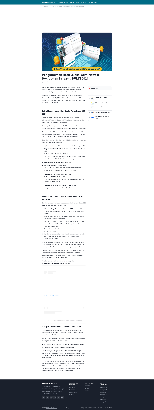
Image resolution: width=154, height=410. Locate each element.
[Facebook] (47, 397)
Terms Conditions (107, 407)
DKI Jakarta (72, 387)
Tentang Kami (83, 407)
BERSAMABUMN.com (49, 2)
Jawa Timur (72, 389)
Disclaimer (99, 407)
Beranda (45, 6)
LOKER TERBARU (63, 2)
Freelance (87, 390)
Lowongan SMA (103, 387)
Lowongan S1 (103, 399)
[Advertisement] (77, 20)
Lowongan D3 (103, 394)
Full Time (87, 388)
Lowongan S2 (103, 402)
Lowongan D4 (103, 397)
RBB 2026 (83, 2)
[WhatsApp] (51, 397)
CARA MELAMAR (93, 2)
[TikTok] (58, 397)
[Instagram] (43, 397)
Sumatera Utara (73, 392)
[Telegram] (62, 397)
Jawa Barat (72, 394)
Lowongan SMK (103, 389)
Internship (87, 385)
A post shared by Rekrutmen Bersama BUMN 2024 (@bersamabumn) (64, 320)
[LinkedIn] (54, 397)
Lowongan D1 (103, 392)
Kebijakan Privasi (92, 407)
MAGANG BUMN (74, 2)
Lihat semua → (73, 397)
